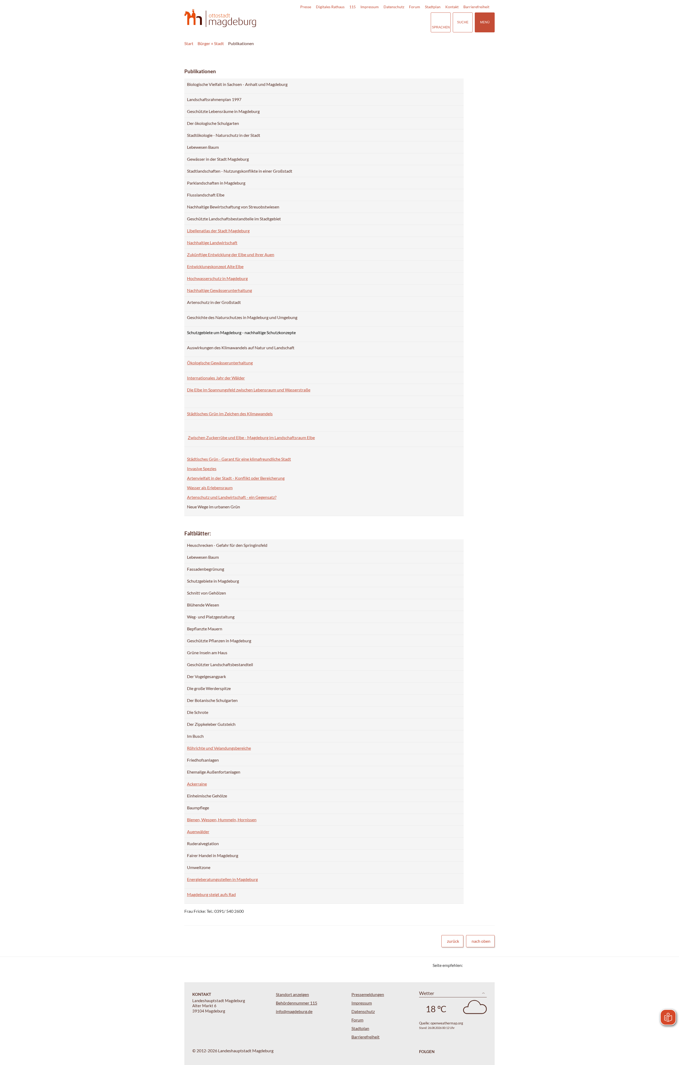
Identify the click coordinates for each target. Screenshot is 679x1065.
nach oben (481, 941)
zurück (453, 941)
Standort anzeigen (292, 994)
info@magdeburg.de (294, 1011)
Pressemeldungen (367, 994)
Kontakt (452, 7)
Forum (414, 7)
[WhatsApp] (488, 965)
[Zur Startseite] (220, 18)
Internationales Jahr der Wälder (216, 377)
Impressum (369, 7)
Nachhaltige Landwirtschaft (212, 242)
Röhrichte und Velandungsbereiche (219, 747)
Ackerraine (197, 783)
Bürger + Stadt (211, 43)
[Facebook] (475, 965)
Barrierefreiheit (476, 7)
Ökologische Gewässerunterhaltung (220, 362)
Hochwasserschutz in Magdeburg (217, 278)
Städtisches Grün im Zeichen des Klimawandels (230, 413)
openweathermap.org (446, 1023)
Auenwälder (198, 831)
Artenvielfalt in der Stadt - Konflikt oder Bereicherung (236, 478)
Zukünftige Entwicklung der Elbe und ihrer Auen (230, 254)
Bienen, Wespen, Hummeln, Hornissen (221, 819)
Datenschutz (394, 7)
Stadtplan (433, 7)
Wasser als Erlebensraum (210, 487)
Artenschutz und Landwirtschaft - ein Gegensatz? (231, 497)
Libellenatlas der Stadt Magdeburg (218, 230)
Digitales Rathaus (330, 7)
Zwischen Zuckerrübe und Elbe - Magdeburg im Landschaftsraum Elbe (251, 437)
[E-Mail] (482, 965)
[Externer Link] (389, 22)
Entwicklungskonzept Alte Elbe (215, 266)
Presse (305, 7)
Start (188, 43)
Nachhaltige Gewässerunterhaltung (219, 290)
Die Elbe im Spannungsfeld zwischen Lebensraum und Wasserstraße (248, 389)
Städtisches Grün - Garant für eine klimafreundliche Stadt (239, 458)
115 (352, 7)
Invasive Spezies (201, 468)
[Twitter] (468, 965)
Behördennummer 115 (296, 1002)
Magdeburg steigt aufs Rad (211, 894)
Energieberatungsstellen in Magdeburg (222, 879)
